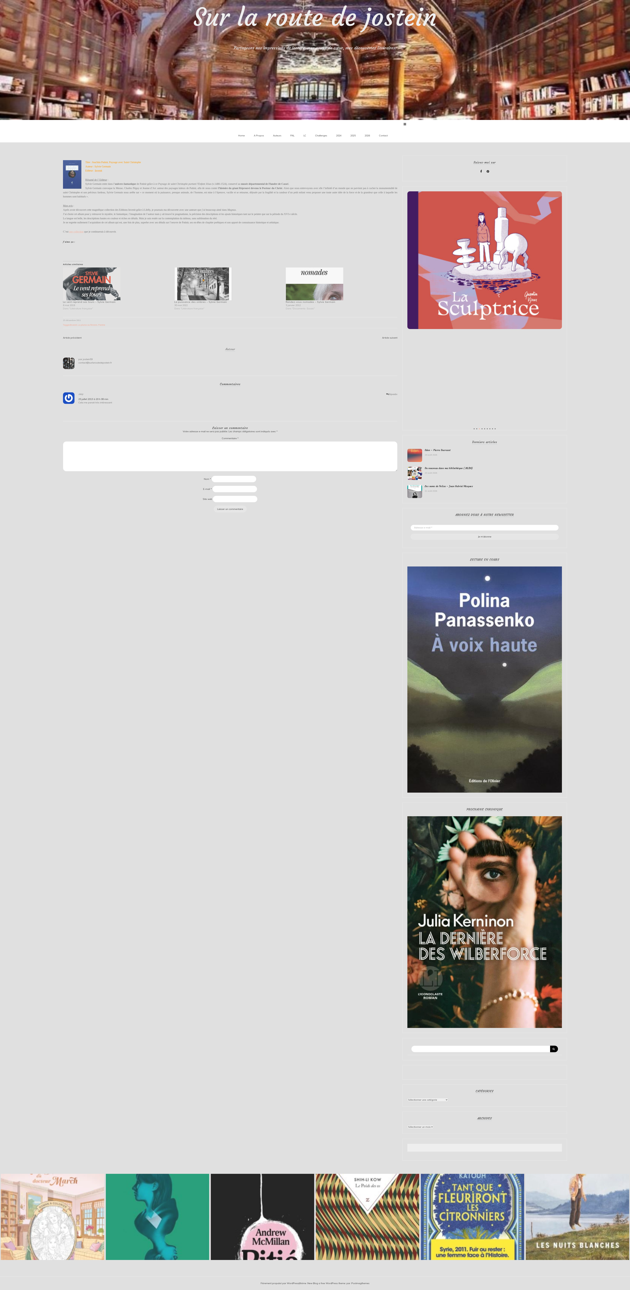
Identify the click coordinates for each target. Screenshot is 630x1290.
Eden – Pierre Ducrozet (438, 450)
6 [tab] (487, 428)
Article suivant (389, 337)
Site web (207, 499)
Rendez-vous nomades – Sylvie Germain (310, 301)
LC (305, 135)
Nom (207, 479)
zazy (80, 394)
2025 (353, 135)
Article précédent (72, 337)
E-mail (207, 489)
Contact (383, 135)
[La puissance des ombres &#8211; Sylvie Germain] (228, 283)
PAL (292, 135)
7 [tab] (489, 428)
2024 (338, 135)
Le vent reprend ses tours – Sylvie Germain (89, 301)
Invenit (74, 325)
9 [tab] (495, 428)
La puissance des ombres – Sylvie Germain (200, 301)
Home (241, 135)
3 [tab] (479, 428)
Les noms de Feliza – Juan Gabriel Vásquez (449, 486)
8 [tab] (492, 428)
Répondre (392, 394)
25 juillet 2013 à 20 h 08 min (93, 399)
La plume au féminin (87, 325)
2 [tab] (476, 428)
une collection (76, 231)
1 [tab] (474, 428)
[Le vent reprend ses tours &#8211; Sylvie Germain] (117, 283)
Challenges (321, 135)
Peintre (101, 325)
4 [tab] (482, 428)
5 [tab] (484, 428)
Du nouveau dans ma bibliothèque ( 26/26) (449, 468)
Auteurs (277, 135)
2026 (367, 135)
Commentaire (230, 438)
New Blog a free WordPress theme (326, 1283)
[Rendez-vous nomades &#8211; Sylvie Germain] (340, 283)
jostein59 (88, 359)
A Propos (259, 135)
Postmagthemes (360, 1283)
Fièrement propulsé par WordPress (280, 1283)
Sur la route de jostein (315, 17)
